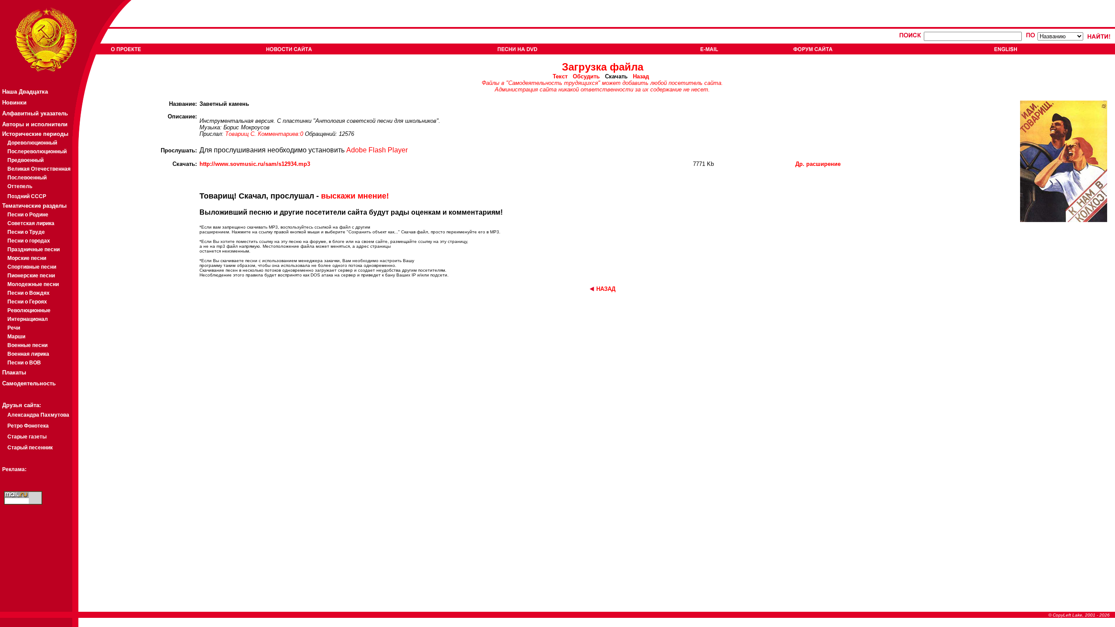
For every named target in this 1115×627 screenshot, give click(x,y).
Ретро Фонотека (28, 426)
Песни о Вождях (28, 293)
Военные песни (27, 345)
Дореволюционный (32, 143)
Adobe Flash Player (377, 150)
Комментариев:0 (281, 134)
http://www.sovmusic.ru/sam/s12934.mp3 (254, 164)
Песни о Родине (27, 215)
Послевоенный (27, 178)
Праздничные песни (33, 249)
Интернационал (27, 319)
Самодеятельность (29, 383)
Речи (13, 328)
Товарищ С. (240, 134)
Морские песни (26, 258)
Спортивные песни (31, 267)
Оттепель (19, 186)
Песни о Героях (27, 302)
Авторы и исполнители (35, 124)
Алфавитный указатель (35, 113)
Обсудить (586, 76)
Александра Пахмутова (38, 415)
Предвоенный (25, 160)
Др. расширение (818, 164)
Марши (16, 337)
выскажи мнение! (355, 196)
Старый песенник (30, 448)
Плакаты (14, 372)
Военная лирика (28, 354)
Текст (560, 76)
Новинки (14, 102)
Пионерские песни (31, 276)
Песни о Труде (26, 232)
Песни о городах (28, 241)
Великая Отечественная (39, 169)
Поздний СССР (26, 196)
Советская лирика (30, 223)
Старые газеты (27, 437)
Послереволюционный (37, 151)
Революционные (29, 310)
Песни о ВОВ (24, 363)
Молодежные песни (33, 284)
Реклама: (14, 469)
